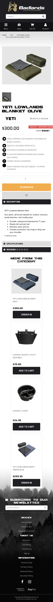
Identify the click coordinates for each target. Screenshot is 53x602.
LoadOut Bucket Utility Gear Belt (24, 356)
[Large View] (6, 97)
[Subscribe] (45, 507)
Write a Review (40, 118)
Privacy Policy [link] (27, 567)
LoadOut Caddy (20, 410)
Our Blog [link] (27, 545)
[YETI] (10, 118)
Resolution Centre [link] (27, 531)
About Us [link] (26, 540)
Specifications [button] (14, 243)
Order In (27, 187)
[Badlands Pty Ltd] (26, 5)
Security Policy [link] (26, 576)
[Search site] (43, 16)
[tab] (26, 201)
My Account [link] (26, 522)
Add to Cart (26, 371)
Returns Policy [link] (26, 571)
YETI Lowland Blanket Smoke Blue (24, 468)
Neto (35, 599)
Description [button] (13, 201)
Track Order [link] (26, 527)
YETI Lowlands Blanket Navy (24, 300)
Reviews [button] (11, 249)
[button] (26, 195)
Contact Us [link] (26, 549)
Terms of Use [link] (26, 562)
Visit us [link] (26, 553)
